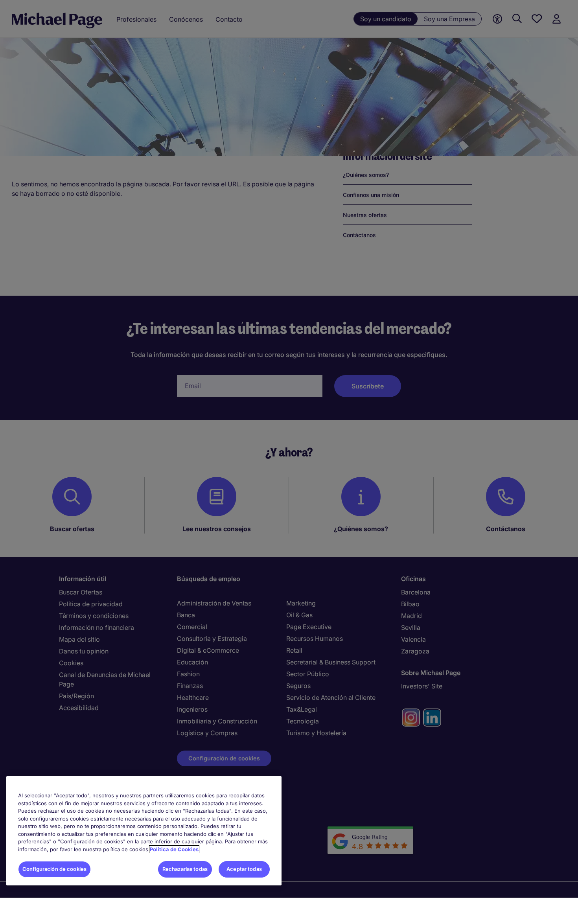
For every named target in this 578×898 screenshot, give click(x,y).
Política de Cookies (174, 849)
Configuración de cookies (54, 869)
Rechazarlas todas (185, 869)
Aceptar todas (244, 869)
